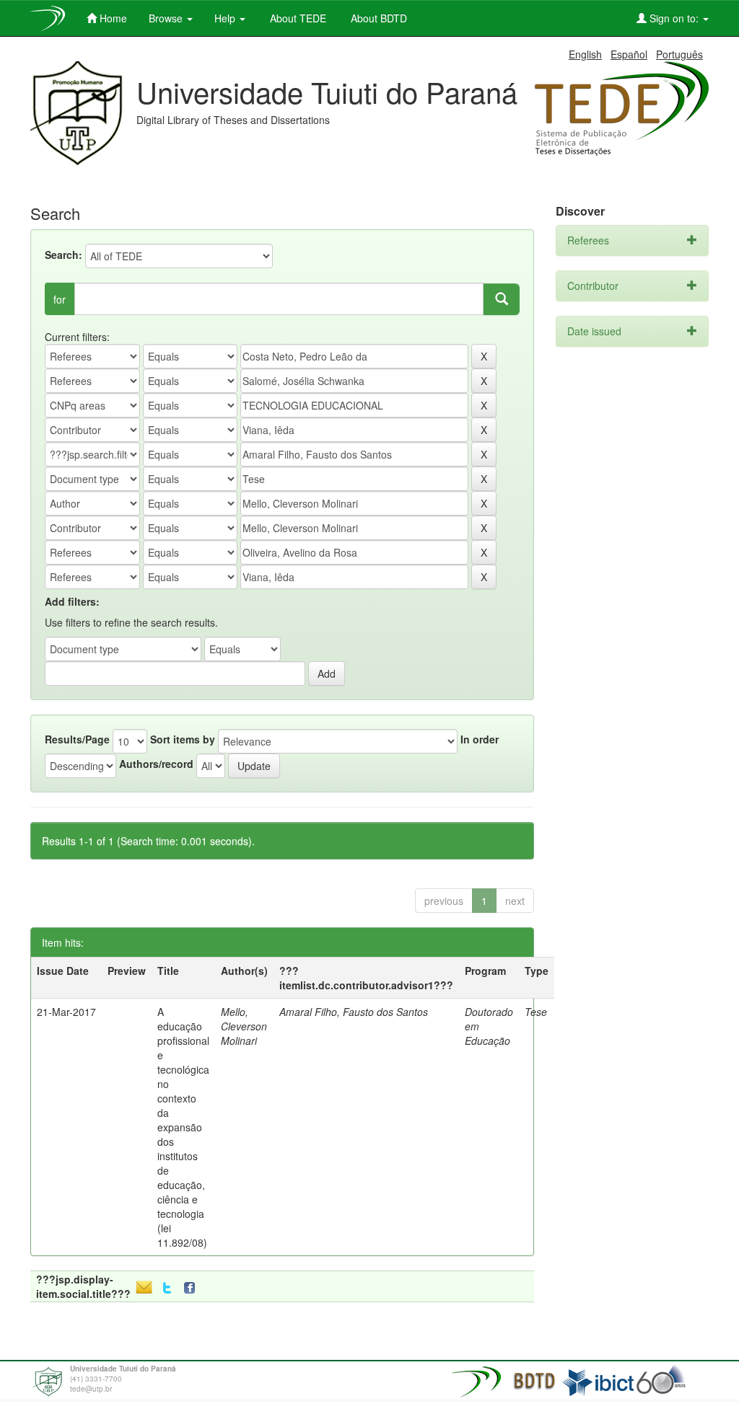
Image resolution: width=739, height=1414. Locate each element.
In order (479, 739)
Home (112, 18)
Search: (63, 254)
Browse (167, 18)
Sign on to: (674, 18)
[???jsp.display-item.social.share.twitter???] (167, 1288)
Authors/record (156, 763)
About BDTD (377, 18)
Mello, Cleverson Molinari (244, 1026)
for (59, 299)
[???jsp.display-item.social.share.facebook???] (192, 1288)
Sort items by (182, 739)
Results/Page (77, 739)
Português (679, 54)
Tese (536, 1011)
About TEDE (296, 18)
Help (226, 18)
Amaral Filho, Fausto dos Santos (353, 1011)
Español (629, 54)
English (585, 54)
